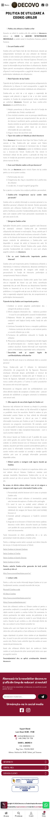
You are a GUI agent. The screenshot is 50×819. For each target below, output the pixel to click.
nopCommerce (21, 807)
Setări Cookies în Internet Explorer (15, 549)
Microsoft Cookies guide (11, 589)
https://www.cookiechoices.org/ (14, 602)
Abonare (42, 696)
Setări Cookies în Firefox (11, 553)
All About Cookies (9, 594)
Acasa (6, 816)
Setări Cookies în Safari (11, 562)
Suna (4, 807)
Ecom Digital (38, 807)
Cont (31, 816)
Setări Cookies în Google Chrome (15, 558)
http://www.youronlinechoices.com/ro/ (17, 573)
